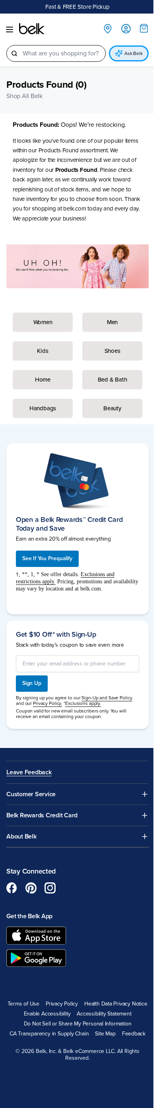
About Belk (21, 836)
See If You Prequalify (47, 558)
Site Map (105, 1034)
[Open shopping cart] (144, 28)
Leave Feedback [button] (29, 772)
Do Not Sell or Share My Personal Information (78, 1024)
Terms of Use (23, 1004)
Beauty (112, 408)
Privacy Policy (62, 1004)
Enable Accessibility (47, 1014)
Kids (42, 350)
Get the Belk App (29, 916)
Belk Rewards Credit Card (42, 815)
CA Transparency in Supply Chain (49, 1034)
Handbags (42, 408)
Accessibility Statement (104, 1014)
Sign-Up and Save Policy (106, 698)
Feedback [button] (133, 1034)
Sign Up (31, 683)
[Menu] (9, 29)
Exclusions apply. (83, 703)
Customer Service (31, 794)
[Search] (14, 53)
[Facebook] (11, 887)
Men (112, 322)
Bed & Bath (112, 379)
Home (42, 379)
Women (42, 322)
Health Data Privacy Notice (115, 1004)
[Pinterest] (31, 887)
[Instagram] (50, 887)
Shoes (112, 350)
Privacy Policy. (47, 703)
